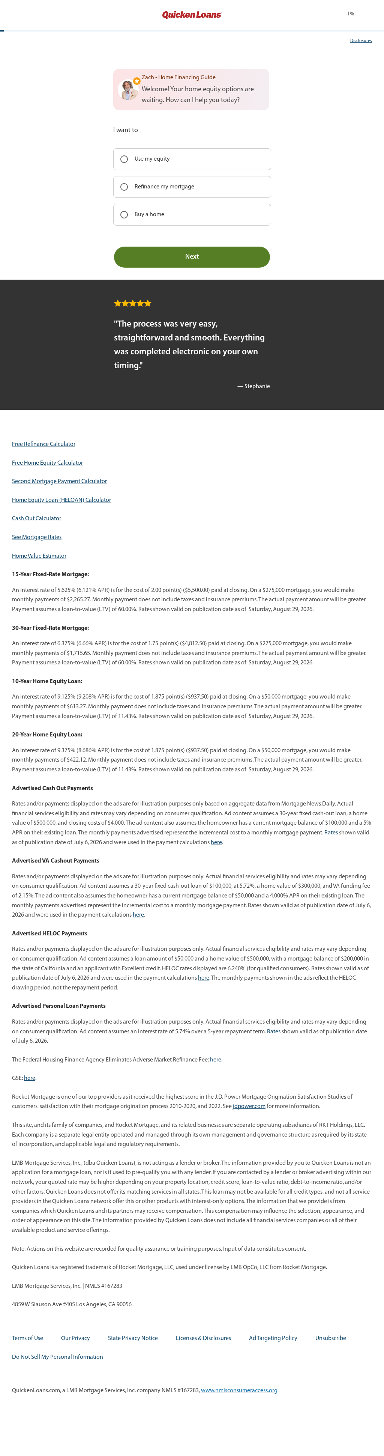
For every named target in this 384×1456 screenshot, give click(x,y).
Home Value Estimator (39, 556)
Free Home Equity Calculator (47, 463)
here (216, 843)
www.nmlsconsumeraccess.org (239, 1391)
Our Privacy (75, 1339)
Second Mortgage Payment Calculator (59, 482)
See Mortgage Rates (37, 538)
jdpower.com (249, 1107)
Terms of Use (27, 1339)
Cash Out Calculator (36, 519)
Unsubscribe (330, 1339)
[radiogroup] (192, 187)
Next (192, 257)
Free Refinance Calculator (43, 444)
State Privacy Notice (133, 1339)
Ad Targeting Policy (273, 1339)
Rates (331, 833)
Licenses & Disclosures (203, 1339)
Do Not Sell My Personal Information (57, 1357)
